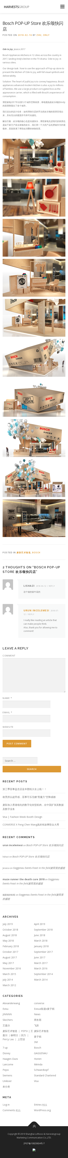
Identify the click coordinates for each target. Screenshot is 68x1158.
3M (36, 1042)
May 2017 (8, 963)
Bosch (36, 552)
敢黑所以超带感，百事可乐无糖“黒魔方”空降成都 (29, 797)
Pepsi (6, 1069)
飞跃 (36, 1025)
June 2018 (39, 935)
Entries (40, 1104)
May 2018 (8, 940)
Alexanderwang (11, 1003)
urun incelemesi (36, 610)
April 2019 (39, 924)
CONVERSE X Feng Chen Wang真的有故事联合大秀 (31, 824)
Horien (37, 1058)
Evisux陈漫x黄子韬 (44, 1008)
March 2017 (40, 963)
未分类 (6, 1086)
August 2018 (10, 935)
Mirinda (38, 1064)
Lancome (8, 1064)
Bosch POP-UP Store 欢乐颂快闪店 (44, 845)
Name (7, 698)
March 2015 (9, 974)
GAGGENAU (40, 1053)
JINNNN (7, 1014)
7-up (5, 1047)
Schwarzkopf (41, 1069)
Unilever (7, 1081)
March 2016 (40, 968)
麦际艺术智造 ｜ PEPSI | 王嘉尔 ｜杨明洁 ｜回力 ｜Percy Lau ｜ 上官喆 (18, 1035)
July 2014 (8, 979)
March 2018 (40, 940)
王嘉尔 (6, 1025)
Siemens (7, 1075)
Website (8, 726)
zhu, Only (43, 35)
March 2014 (40, 979)
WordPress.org (42, 1110)
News (37, 1014)
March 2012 (9, 985)
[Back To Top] (34, 1126)
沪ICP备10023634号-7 (34, 1143)
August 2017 (10, 957)
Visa (36, 1081)
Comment (9, 655)
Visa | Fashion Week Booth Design (22, 817)
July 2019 (8, 924)
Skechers (8, 1019)
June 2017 (39, 957)
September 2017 (43, 951)
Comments (12, 1110)
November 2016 (12, 968)
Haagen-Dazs (10, 1058)
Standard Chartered (45, 1075)
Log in (6, 1104)
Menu (62, 6)
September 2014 (43, 974)
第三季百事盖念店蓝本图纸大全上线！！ (25, 789)
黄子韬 (37, 1036)
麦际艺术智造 (24, 552)
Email (7, 712)
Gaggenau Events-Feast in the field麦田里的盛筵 (39, 868)
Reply (52, 586)
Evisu (5, 1008)
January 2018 (41, 946)
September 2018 (43, 929)
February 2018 (11, 946)
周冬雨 (37, 1019)
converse (39, 1003)
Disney (6, 1053)
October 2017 (10, 951)
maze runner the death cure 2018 (23, 879)
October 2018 (10, 929)
